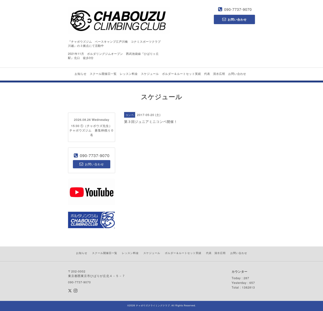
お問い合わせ (237, 74)
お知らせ (81, 74)
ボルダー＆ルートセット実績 (181, 74)
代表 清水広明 (214, 74)
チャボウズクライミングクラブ (153, 305)
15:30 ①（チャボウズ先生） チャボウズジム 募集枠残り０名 (92, 130)
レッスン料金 (129, 74)
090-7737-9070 (238, 9)
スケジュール (150, 74)
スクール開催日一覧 (103, 74)
